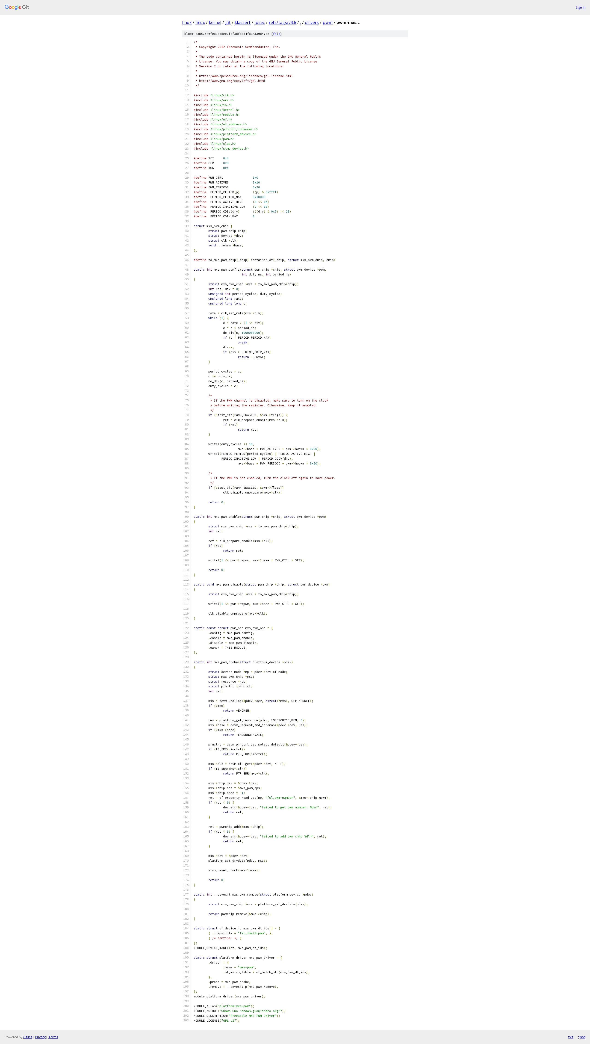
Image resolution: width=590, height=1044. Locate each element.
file (276, 34)
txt (570, 1037)
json (581, 1037)
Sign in (580, 7)
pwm (328, 22)
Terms (53, 1037)
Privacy (40, 1037)
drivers (312, 22)
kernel (215, 22)
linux (187, 22)
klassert (243, 22)
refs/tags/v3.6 (282, 22)
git (228, 22)
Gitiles (27, 1037)
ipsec (259, 22)
